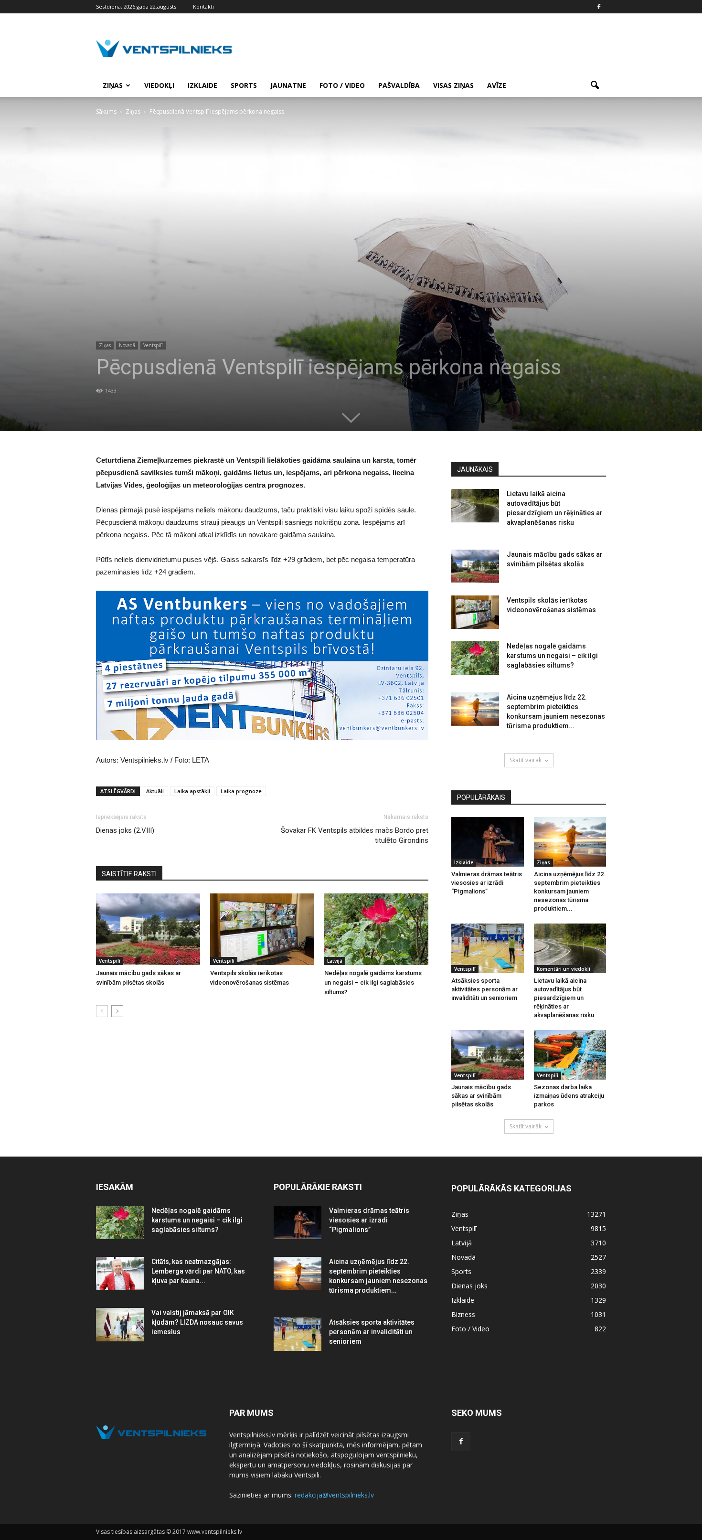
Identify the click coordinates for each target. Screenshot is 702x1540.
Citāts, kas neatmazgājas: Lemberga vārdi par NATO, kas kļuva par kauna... (198, 1271)
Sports (244, 85)
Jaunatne (288, 85)
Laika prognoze (241, 791)
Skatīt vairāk (526, 760)
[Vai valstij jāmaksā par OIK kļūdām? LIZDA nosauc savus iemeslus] (120, 1324)
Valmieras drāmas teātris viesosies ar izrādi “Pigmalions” (486, 883)
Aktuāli (155, 791)
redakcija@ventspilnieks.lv (334, 1494)
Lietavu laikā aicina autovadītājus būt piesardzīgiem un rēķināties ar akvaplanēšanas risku (564, 998)
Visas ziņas (453, 85)
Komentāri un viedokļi (563, 969)
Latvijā (334, 960)
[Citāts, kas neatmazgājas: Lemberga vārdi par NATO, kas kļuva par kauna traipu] (120, 1273)
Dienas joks (469, 1285)
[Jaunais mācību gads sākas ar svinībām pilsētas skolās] (148, 929)
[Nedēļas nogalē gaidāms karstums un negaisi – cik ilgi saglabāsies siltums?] (376, 929)
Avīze (496, 85)
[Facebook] (599, 6)
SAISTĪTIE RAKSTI (129, 874)
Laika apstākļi (192, 791)
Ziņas (113, 85)
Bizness (463, 1314)
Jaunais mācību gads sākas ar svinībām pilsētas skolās (481, 1095)
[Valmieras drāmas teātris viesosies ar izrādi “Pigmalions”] (487, 842)
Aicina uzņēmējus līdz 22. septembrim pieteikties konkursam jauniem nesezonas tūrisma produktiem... (570, 891)
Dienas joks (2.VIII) (125, 830)
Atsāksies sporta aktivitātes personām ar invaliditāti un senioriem (484, 989)
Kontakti (203, 6)
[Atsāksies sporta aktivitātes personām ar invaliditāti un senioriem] (487, 948)
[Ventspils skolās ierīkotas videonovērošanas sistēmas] (262, 929)
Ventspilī (153, 345)
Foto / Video (342, 85)
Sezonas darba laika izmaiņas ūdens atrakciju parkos (569, 1095)
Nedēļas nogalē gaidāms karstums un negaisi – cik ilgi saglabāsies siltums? (373, 982)
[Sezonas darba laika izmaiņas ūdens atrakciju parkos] (570, 1055)
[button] (594, 85)
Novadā (127, 345)
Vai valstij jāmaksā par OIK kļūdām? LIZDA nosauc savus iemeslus (197, 1322)
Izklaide (202, 85)
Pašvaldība (399, 85)
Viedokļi (159, 85)
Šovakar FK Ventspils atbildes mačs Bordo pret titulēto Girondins (354, 835)
